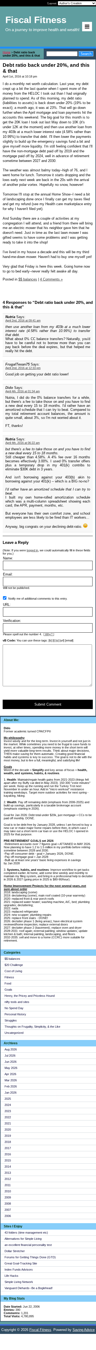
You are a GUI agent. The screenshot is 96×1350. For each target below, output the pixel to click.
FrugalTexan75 (17, 364)
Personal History (15, 1014)
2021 (8, 1123)
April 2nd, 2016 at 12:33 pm (23, 368)
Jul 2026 (10, 1055)
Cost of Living (13, 971)
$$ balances (12, 958)
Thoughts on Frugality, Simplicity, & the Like (32, 1026)
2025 (8, 1098)
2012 (8, 1179)
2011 (8, 1185)
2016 (8, 1154)
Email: (8, 574)
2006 (8, 1216)
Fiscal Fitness (40, 1330)
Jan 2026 (11, 1092)
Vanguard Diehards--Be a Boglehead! (29, 1288)
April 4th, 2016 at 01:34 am (22, 391)
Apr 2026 (10, 1074)
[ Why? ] (48, 634)
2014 (8, 1166)
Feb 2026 (11, 1086)
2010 (8, 1191)
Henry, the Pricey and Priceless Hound (30, 995)
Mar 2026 (11, 1080)
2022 (8, 1117)
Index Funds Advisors (19, 1269)
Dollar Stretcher (15, 1251)
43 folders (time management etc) (26, 1232)
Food (8, 983)
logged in (32, 550)
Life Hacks (11, 1275)
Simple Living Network (19, 1281)
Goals (8, 989)
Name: (8, 558)
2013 (8, 1172)
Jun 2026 (11, 1061)
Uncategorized (14, 1032)
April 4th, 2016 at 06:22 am (22, 442)
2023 (8, 1111)
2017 (8, 1148)
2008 (8, 1203)
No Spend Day (14, 1008)
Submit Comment (47, 704)
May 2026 (11, 1067)
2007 (8, 1209)
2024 (8, 1104)
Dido (9, 388)
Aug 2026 (11, 1049)
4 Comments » (51, 279)
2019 (8, 1135)
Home (6, 52)
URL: (7, 605)
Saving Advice (84, 1330)
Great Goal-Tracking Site (21, 1263)
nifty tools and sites (17, 1002)
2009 (8, 1197)
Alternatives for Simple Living (23, 1238)
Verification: (12, 621)
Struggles (11, 1020)
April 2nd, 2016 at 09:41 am (23, 320)
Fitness (9, 977)
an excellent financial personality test (28, 1244)
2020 (8, 1129)
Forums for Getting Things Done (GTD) (30, 1257)
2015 (8, 1160)
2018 (8, 1142)
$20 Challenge (14, 965)
